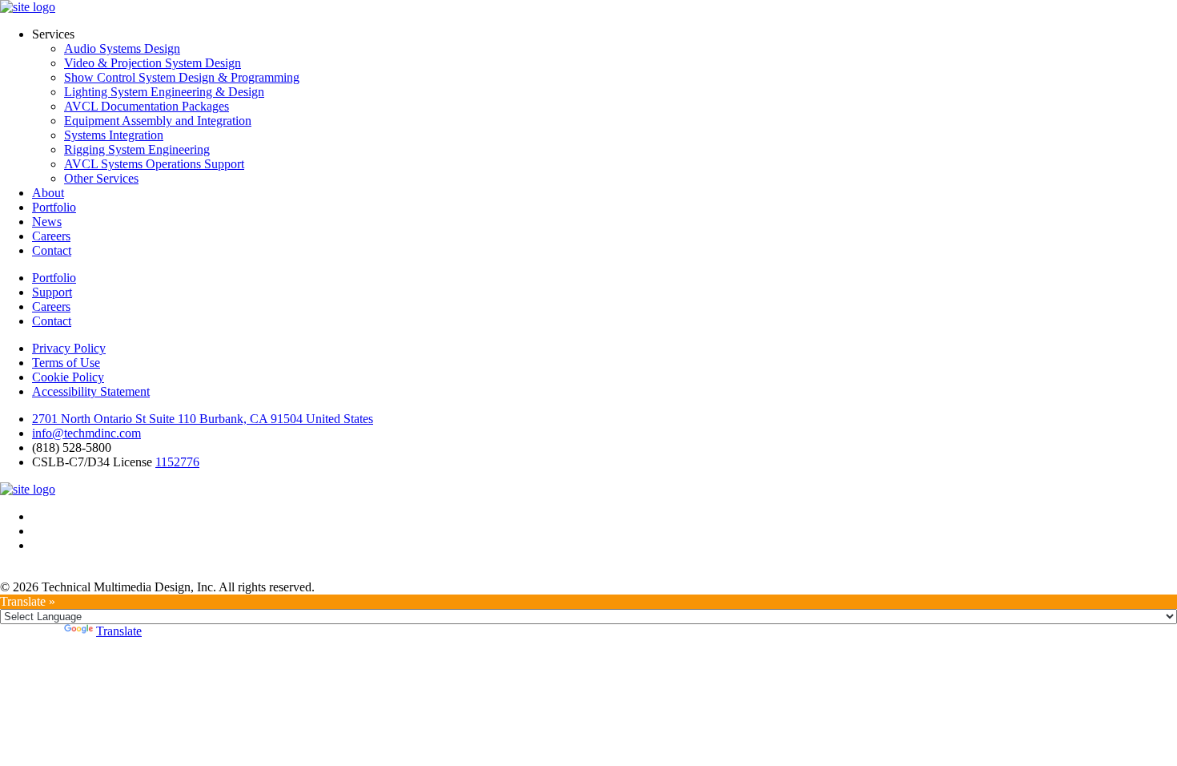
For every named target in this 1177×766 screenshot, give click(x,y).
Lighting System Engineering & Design (164, 92)
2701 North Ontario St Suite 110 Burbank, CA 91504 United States (202, 418)
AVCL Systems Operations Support (154, 164)
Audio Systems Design (122, 48)
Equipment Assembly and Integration (157, 120)
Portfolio (54, 207)
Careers (51, 236)
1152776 (177, 462)
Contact (51, 250)
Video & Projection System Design (152, 63)
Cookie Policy (68, 377)
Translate (119, 631)
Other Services (101, 178)
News (47, 221)
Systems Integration (113, 135)
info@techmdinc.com (86, 433)
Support (52, 292)
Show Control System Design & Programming (181, 77)
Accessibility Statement (91, 391)
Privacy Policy (69, 348)
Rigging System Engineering (137, 149)
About (48, 193)
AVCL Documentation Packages (146, 106)
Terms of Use (66, 362)
